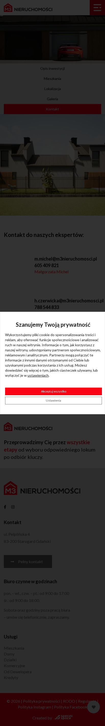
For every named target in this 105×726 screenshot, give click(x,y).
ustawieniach (38, 375)
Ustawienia (53, 400)
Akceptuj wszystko (53, 391)
